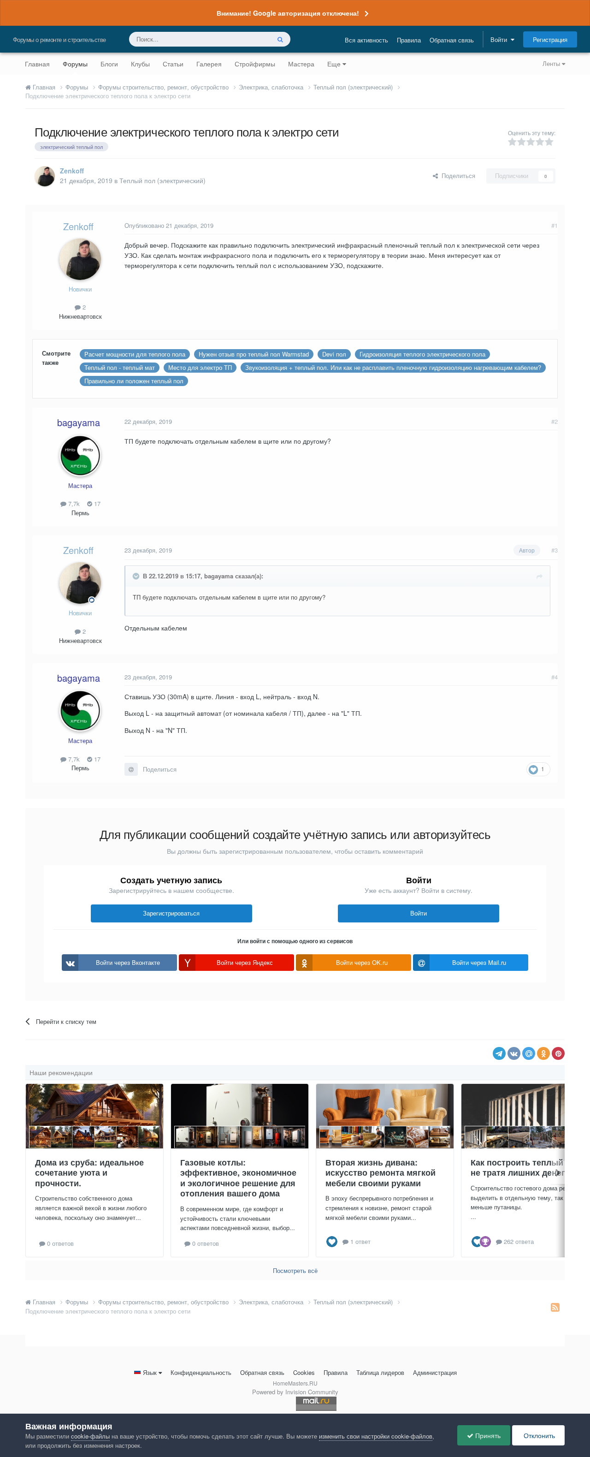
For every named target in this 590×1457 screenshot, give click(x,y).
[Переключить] (137, 576)
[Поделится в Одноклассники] (543, 1053)
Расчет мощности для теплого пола (134, 354)
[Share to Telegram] (499, 1053)
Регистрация (550, 39)
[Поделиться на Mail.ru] (528, 1053)
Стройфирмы (255, 63)
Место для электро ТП (200, 367)
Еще (334, 63)
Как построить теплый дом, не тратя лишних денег (527, 1167)
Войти (500, 39)
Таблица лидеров (380, 1372)
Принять (487, 1435)
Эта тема (245, 39)
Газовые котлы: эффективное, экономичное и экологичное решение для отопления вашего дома (238, 1178)
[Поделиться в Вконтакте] (513, 1053)
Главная (37, 63)
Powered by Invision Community (295, 1391)
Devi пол (334, 354)
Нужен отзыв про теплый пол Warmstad (254, 354)
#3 (554, 550)
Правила (409, 40)
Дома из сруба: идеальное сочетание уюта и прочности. (89, 1172)
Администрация (435, 1372)
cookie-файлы (90, 1436)
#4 (554, 676)
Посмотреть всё (295, 1270)
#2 (554, 421)
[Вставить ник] (131, 769)
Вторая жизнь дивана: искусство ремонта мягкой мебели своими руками (380, 1172)
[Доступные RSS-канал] (555, 1306)
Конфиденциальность (201, 1372)
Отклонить (538, 1435)
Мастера (301, 63)
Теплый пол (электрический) (162, 180)
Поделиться (456, 175)
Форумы (75, 63)
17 (96, 503)
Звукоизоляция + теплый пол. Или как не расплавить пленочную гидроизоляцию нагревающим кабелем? (393, 367)
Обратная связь (452, 40)
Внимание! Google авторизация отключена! (288, 13)
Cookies (304, 1372)
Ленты (552, 63)
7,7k (73, 503)
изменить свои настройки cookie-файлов (375, 1436)
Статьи (173, 63)
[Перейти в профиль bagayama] (80, 455)
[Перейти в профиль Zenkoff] (45, 176)
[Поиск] (280, 39)
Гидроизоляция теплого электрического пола (422, 354)
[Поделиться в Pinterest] (558, 1053)
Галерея (209, 63)
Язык (150, 1372)
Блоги (109, 63)
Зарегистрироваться (171, 913)
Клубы (140, 63)
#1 (554, 225)
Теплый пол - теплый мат (119, 367)
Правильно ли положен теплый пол (133, 380)
